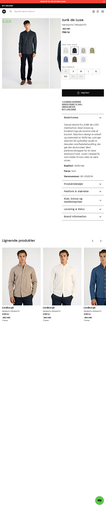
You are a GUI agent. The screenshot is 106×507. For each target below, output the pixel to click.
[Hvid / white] (66, 51)
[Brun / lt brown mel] (83, 51)
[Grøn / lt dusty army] (92, 51)
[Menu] (102, 11)
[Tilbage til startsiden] (4, 11)
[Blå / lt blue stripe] (83, 59)
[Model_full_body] (25, 53)
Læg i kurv (85, 93)
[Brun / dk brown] (74, 59)
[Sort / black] (74, 51)
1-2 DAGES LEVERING (9, 6)
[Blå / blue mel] (66, 59)
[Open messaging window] (99, 500)
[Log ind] (93, 11)
